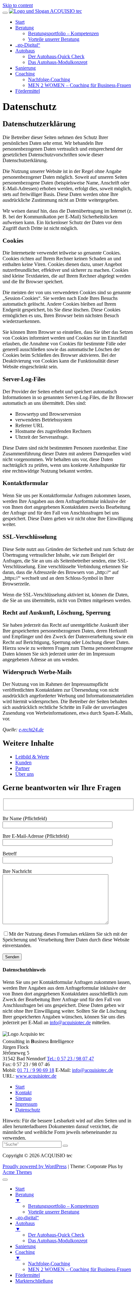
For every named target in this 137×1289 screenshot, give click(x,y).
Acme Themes (17, 1172)
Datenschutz (27, 1109)
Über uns (24, 774)
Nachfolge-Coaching (49, 79)
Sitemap (23, 1098)
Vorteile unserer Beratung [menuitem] (53, 1211)
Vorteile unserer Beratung (53, 39)
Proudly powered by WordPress (35, 1166)
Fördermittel (27, 91)
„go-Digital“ (27, 45)
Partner (22, 768)
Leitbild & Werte (32, 756)
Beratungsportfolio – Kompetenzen (63, 33)
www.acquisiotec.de (36, 1076)
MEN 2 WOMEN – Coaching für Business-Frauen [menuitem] (79, 1269)
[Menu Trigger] (5, 1180)
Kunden (23, 762)
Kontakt (23, 1092)
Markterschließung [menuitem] (34, 1281)
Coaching (25, 73)
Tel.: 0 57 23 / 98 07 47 (70, 1058)
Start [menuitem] (20, 1188)
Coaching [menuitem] (25, 1255)
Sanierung (25, 68)
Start (20, 22)
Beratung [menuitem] (24, 1197)
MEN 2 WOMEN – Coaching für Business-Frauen (79, 85)
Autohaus (25, 50)
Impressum (26, 1104)
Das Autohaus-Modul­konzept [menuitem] (57, 1240)
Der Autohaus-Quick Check (56, 56)
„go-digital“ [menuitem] (27, 1217)
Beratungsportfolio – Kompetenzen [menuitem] (63, 1206)
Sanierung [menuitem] (25, 1246)
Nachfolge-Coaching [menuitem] (49, 1263)
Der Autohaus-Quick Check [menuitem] (56, 1235)
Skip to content (18, 5)
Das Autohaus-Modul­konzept (57, 62)
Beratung (24, 27)
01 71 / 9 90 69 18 (35, 1070)
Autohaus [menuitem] (25, 1226)
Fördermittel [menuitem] (27, 1275)
